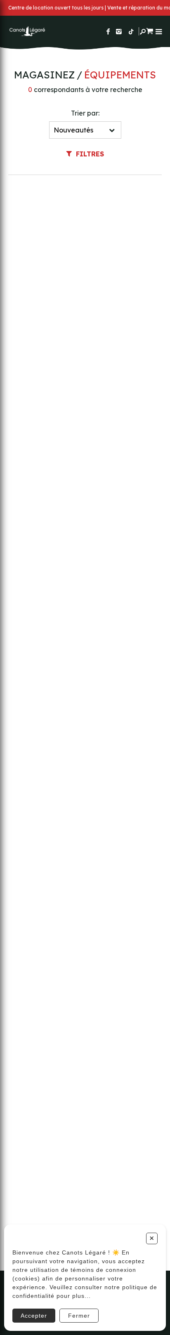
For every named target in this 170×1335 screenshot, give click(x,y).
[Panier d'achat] (149, 30)
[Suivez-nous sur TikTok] (131, 31)
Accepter (34, 1315)
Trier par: (85, 113)
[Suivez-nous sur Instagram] (119, 31)
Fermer (79, 1315)
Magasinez (44, 75)
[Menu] (159, 31)
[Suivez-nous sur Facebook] (108, 31)
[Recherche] (143, 31)
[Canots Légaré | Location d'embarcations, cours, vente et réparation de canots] (26, 31)
